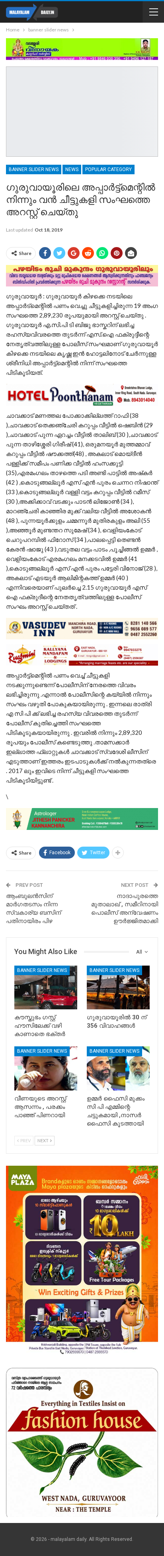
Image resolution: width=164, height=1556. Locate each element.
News (71, 169)
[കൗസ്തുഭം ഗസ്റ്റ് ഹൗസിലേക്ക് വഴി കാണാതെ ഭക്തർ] (45, 988)
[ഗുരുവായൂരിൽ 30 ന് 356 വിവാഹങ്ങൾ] (118, 988)
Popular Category (108, 169)
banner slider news (34, 169)
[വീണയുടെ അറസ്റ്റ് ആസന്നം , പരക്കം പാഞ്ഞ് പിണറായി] (45, 1068)
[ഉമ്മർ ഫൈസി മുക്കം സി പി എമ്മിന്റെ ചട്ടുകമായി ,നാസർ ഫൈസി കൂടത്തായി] (118, 1068)
